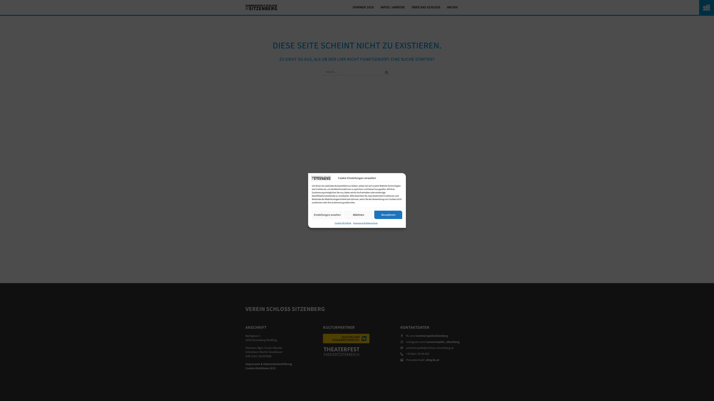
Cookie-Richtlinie (343, 223)
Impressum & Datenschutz (365, 223)
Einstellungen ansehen (327, 215)
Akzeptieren (388, 215)
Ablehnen (358, 215)
